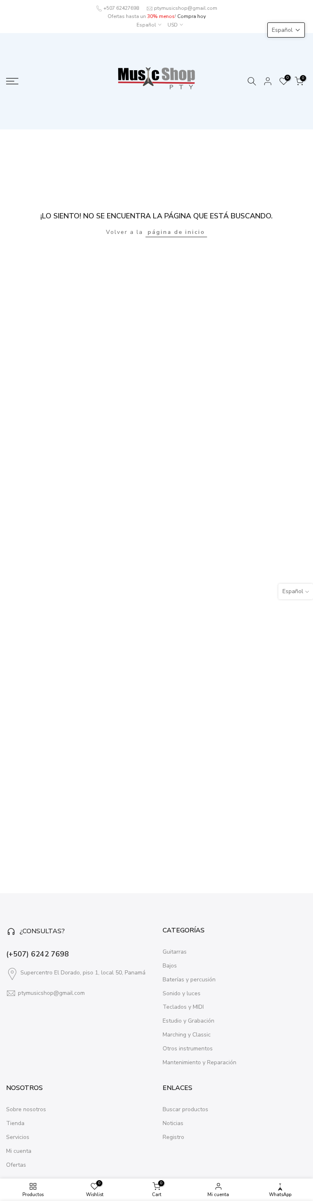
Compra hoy (191, 16)
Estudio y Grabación (188, 1021)
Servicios (17, 1137)
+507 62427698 (121, 8)
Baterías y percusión (189, 979)
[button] (286, 30)
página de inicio (176, 232)
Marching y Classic (187, 1035)
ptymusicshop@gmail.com (185, 8)
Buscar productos (185, 1109)
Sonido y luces (182, 993)
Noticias (173, 1123)
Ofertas (16, 1165)
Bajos (170, 966)
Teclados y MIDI (183, 1007)
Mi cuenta (18, 1151)
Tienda (15, 1123)
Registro (173, 1137)
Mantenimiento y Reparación (199, 1062)
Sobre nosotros (26, 1109)
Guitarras (175, 952)
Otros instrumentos (188, 1048)
